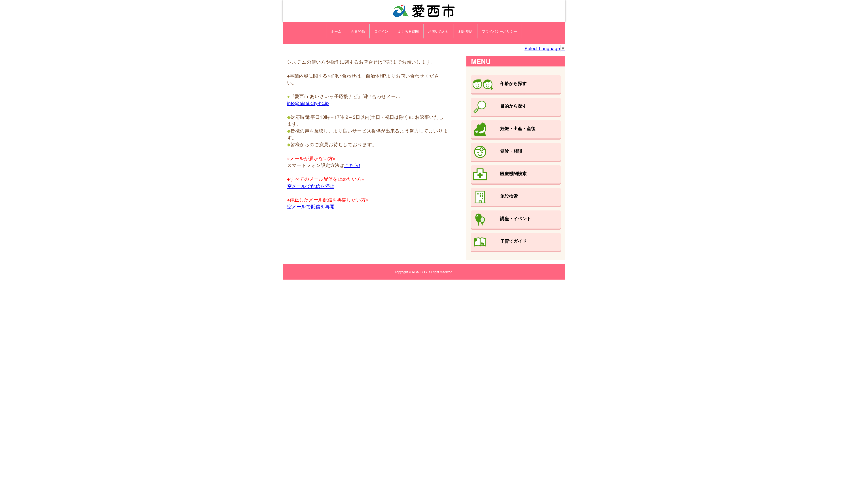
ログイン (381, 31)
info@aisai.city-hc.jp (308, 103)
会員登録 (358, 31)
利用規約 (465, 31)
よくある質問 (408, 31)
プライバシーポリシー (499, 31)
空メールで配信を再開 (310, 206)
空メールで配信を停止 (310, 185)
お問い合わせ (438, 31)
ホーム (336, 31)
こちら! (352, 165)
